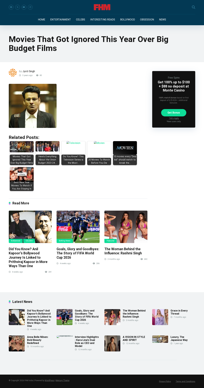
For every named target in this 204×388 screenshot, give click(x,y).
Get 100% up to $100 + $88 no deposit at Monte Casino (174, 86)
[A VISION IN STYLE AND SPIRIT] (112, 350)
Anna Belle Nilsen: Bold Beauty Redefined (37, 340)
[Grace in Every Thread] (160, 324)
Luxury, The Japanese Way (179, 338)
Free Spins (174, 77)
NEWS (162, 19)
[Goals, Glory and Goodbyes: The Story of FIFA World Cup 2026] (78, 227)
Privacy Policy (165, 381)
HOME (41, 19)
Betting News (64, 241)
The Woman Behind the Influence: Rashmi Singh (123, 251)
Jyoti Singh (28, 71)
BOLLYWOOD (127, 19)
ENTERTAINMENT (60, 19)
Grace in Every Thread (179, 312)
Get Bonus (174, 112)
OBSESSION (147, 19)
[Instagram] (30, 7)
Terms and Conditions (185, 381)
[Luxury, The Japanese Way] (160, 341)
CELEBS (80, 19)
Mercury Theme (62, 380)
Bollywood (15, 241)
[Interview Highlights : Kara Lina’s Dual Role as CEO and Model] (66, 335)
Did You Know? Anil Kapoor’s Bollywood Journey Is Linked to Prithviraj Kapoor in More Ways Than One (28, 257)
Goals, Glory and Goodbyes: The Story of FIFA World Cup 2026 (78, 253)
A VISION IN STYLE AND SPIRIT (134, 338)
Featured (110, 241)
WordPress (49, 380)
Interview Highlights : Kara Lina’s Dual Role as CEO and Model (87, 341)
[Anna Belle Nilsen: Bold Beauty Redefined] (17, 350)
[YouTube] (24, 7)
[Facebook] (11, 7)
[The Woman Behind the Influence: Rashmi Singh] (125, 227)
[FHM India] (102, 7)
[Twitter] (17, 7)
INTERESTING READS (102, 19)
